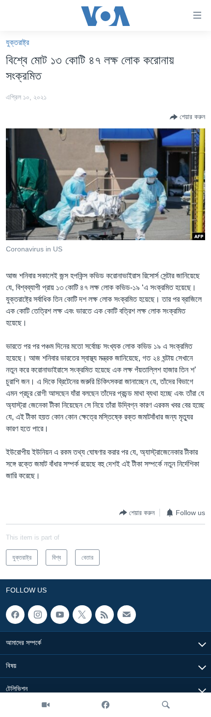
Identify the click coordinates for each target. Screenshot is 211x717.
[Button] (187, 117)
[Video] (45, 704)
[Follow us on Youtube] (60, 614)
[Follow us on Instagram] (37, 614)
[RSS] (104, 614)
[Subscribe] (126, 614)
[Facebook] (105, 704)
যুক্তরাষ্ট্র (17, 42)
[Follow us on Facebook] (15, 614)
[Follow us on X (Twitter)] (82, 614)
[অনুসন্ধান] (166, 704)
